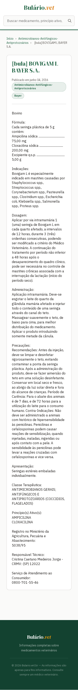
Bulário (39, 7)
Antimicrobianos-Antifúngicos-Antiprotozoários (33, 86)
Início (10, 38)
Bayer (18, 95)
